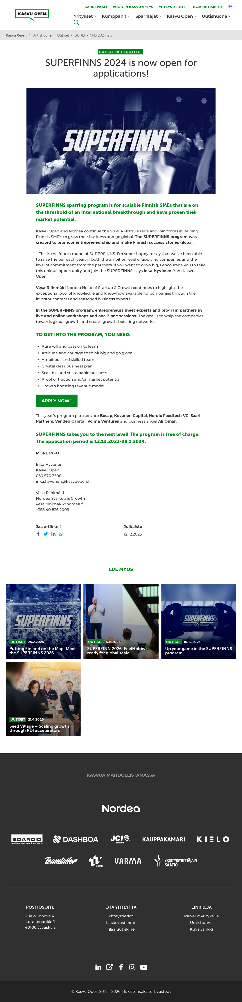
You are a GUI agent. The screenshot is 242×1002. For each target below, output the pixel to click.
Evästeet (162, 991)
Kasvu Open (180, 16)
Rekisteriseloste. (138, 991)
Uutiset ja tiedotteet (120, 52)
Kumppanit (114, 16)
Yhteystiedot (120, 916)
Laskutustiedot (120, 922)
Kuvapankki (201, 929)
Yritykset (83, 16)
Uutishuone (214, 16)
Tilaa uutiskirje (121, 929)
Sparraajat (146, 16)
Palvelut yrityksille (201, 916)
